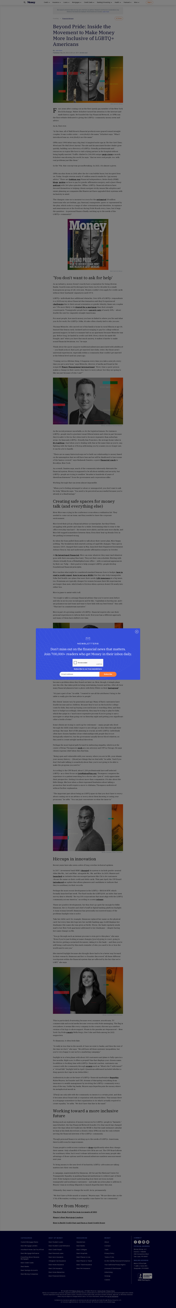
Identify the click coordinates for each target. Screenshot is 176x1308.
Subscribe (108, 674)
